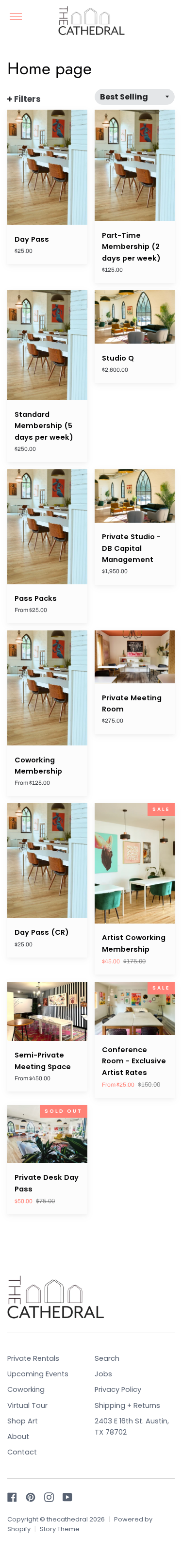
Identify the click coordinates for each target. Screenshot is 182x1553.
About (18, 1436)
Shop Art (22, 1421)
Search (107, 1358)
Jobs (103, 1374)
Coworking (26, 1389)
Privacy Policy (118, 1389)
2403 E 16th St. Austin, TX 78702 (132, 1426)
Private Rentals (33, 1358)
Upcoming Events (37, 1374)
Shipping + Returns (127, 1405)
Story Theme (60, 1529)
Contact (22, 1452)
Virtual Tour (27, 1405)
